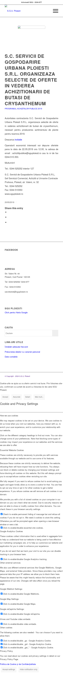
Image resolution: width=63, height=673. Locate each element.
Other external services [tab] (10, 562)
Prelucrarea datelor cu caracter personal (22, 351)
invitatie (18, 139)
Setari (27, 396)
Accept (5, 396)
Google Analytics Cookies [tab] (11, 531)
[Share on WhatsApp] (9, 217)
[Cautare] (47, 11)
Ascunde (16, 396)
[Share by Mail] (9, 222)
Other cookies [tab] (6, 627)
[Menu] (54, 11)
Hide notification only (28, 669)
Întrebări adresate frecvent (16, 346)
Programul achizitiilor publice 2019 (23, 108)
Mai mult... (39, 396)
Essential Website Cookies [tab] (12, 450)
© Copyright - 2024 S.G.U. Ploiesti (17, 376)
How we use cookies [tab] (9, 415)
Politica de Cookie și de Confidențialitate (18, 664)
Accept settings (8, 669)
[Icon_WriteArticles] (31, 39)
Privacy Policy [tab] (6, 651)
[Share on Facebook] (9, 212)
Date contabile (11, 356)
